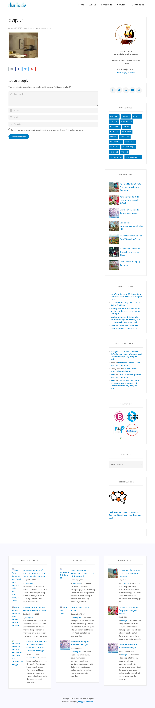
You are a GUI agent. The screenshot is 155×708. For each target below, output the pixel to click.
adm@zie (30, 28)
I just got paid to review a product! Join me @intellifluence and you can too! (125, 515)
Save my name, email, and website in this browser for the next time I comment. (47, 130)
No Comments (45, 28)
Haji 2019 (113, 127)
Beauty (112, 116)
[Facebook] (113, 90)
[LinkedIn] (126, 90)
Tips (122, 152)
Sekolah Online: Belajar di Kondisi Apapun (124, 369)
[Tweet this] (25, 69)
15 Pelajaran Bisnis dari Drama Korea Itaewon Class (130, 251)
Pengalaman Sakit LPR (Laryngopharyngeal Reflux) (130, 200)
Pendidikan (114, 142)
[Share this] (18, 69)
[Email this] (11, 69)
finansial (124, 121)
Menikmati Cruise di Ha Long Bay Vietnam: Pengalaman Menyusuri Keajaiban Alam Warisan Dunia (125, 319)
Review (112, 147)
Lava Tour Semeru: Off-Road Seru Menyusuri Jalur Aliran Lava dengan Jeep (126, 296)
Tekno (112, 152)
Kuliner (125, 132)
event (112, 121)
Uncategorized (131, 157)
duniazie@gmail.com (125, 72)
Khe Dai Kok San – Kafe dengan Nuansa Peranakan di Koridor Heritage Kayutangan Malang (126, 355)
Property (128, 142)
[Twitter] (119, 90)
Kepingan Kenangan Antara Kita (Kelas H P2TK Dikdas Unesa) (82, 573)
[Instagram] (139, 90)
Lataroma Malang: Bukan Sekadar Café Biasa (125, 363)
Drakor (135, 116)
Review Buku (127, 147)
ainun (113, 374)
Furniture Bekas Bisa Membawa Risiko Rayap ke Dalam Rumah (124, 326)
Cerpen (124, 116)
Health (125, 127)
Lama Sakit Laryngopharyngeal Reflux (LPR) (131, 226)
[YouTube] (132, 90)
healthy (113, 132)
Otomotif (123, 137)
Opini (112, 137)
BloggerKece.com (85, 701)
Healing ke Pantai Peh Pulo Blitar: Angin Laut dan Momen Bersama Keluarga (125, 311)
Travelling (114, 157)
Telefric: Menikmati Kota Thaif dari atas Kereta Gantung (130, 187)
